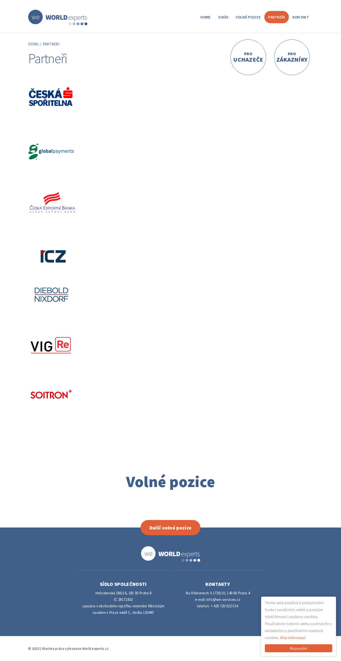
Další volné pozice (171, 528)
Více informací (292, 637)
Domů (33, 44)
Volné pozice (248, 17)
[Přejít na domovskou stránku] (57, 16)
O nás (223, 17)
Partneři (276, 17)
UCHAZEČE (248, 57)
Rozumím (298, 648)
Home (205, 17)
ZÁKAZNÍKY (292, 57)
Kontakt (301, 17)
